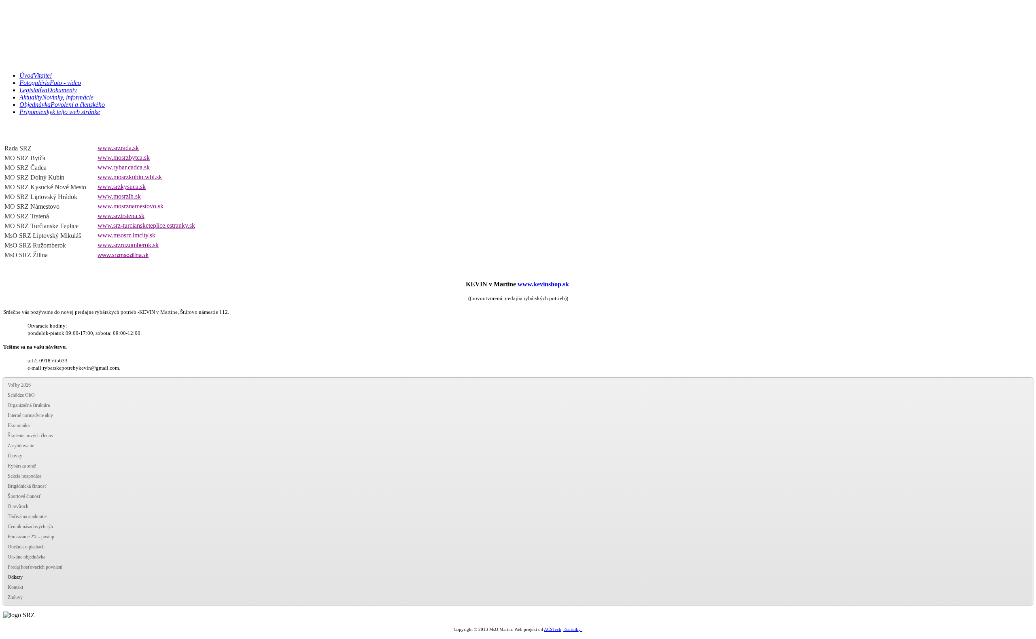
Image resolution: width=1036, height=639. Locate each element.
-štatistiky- (572, 629)
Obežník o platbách (26, 547)
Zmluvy (15, 597)
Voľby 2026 (19, 385)
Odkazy (15, 577)
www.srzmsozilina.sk (123, 255)
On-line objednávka (26, 557)
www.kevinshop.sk (543, 284)
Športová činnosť (24, 496)
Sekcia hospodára (24, 476)
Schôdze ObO (21, 395)
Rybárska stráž (22, 466)
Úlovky (15, 456)
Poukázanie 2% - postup (31, 537)
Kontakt (15, 587)
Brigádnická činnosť (27, 486)
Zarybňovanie (21, 446)
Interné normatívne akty (30, 415)
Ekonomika (19, 425)
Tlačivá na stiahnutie (27, 516)
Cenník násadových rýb (30, 526)
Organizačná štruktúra (29, 405)
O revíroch (18, 506)
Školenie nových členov (30, 435)
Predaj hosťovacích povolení (35, 567)
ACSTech (552, 629)
